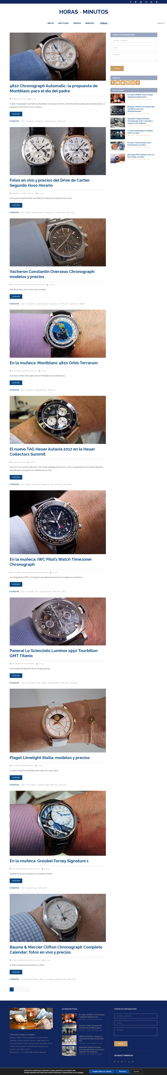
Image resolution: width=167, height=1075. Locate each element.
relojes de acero (51, 121)
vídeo (63, 591)
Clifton (42, 979)
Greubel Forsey (27, 869)
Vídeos (45, 572)
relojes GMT (60, 212)
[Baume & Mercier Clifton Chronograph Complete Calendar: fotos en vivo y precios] (58, 918)
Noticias (23, 99)
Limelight (40, 785)
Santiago (33, 99)
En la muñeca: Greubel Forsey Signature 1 (49, 861)
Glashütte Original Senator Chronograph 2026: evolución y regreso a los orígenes (140, 121)
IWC (36, 591)
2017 (22, 121)
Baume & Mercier (18, 960)
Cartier (14, 193)
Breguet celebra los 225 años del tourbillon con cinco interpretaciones (141, 109)
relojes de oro (50, 212)
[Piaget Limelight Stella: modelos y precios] (58, 720)
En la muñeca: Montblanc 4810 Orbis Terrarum (54, 363)
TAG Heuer (22, 462)
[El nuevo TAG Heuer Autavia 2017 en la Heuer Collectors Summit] (58, 420)
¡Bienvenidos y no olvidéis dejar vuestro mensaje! (28, 1052)
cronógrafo (36, 484)
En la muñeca (22, 193)
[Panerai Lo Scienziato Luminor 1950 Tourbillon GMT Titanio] (58, 621)
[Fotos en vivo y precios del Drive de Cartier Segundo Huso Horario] (58, 151)
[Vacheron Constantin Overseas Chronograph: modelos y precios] (58, 242)
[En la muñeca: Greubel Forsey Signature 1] (58, 823)
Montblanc (16, 99)
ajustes (80, 1072)
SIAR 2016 (54, 785)
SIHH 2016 (61, 121)
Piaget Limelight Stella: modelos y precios (50, 757)
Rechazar (122, 1071)
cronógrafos (30, 121)
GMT (38, 683)
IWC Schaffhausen (29, 572)
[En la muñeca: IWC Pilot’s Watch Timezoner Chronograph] (58, 522)
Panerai (31, 663)
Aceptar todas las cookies (101, 1071)
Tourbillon (73, 683)
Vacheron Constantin (37, 284)
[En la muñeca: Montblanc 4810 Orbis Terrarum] (58, 334)
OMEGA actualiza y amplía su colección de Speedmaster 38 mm (91, 1039)
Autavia (28, 484)
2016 (23, 304)
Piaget (31, 765)
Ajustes (136, 1071)
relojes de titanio (54, 683)
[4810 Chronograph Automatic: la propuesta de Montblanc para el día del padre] (58, 57)
